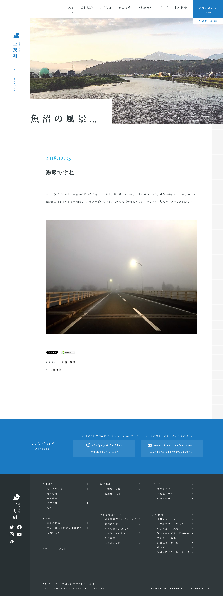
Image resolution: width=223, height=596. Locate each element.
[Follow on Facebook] (19, 527)
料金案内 (110, 537)
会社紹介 (87, 9)
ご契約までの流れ (116, 533)
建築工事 (66, 527)
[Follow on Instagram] (11, 534)
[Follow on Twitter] (11, 527)
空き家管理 (144, 9)
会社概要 (52, 498)
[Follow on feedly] (11, 542)
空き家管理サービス (112, 514)
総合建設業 (54, 523)
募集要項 (162, 547)
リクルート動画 (166, 537)
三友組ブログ (165, 493)
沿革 (49, 507)
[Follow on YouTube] (19, 534)
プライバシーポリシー (56, 548)
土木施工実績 (113, 488)
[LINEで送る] (67, 352)
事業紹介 (106, 9)
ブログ (163, 9)
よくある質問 (113, 542)
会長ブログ (164, 488)
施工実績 (124, 9)
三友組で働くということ (172, 523)
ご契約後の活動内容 (117, 528)
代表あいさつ (55, 488)
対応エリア (111, 523)
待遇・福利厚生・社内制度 (173, 533)
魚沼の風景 (68, 362)
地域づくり (54, 532)
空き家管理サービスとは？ (121, 519)
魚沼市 (57, 369)
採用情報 (181, 9)
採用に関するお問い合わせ (173, 552)
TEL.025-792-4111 (207, 21)
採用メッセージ (166, 519)
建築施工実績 (113, 493)
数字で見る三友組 (168, 528)
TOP (70, 9)
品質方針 (52, 502)
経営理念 (52, 493)
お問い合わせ (208, 9)
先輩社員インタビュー (170, 542)
